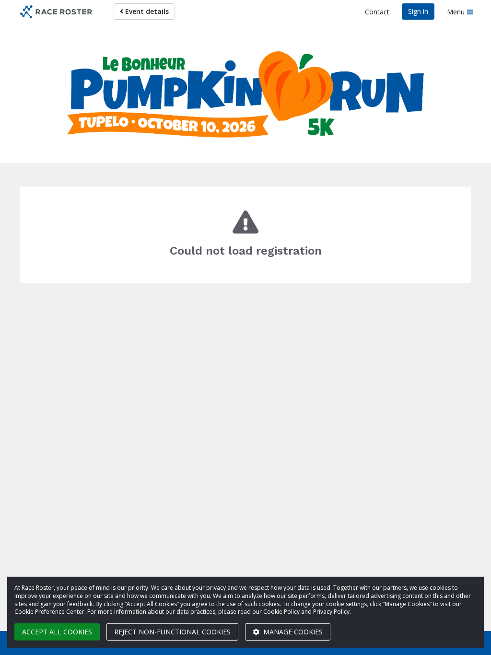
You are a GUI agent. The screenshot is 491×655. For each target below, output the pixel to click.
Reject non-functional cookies (172, 631)
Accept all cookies (57, 631)
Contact (377, 11)
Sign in (418, 11)
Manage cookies (292, 631)
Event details (146, 11)
